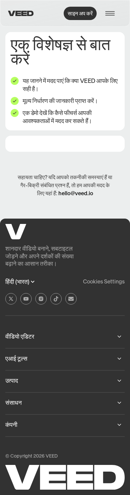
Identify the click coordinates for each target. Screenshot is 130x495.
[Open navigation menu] (112, 13)
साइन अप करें (80, 13)
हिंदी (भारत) (17, 281)
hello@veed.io (75, 193)
